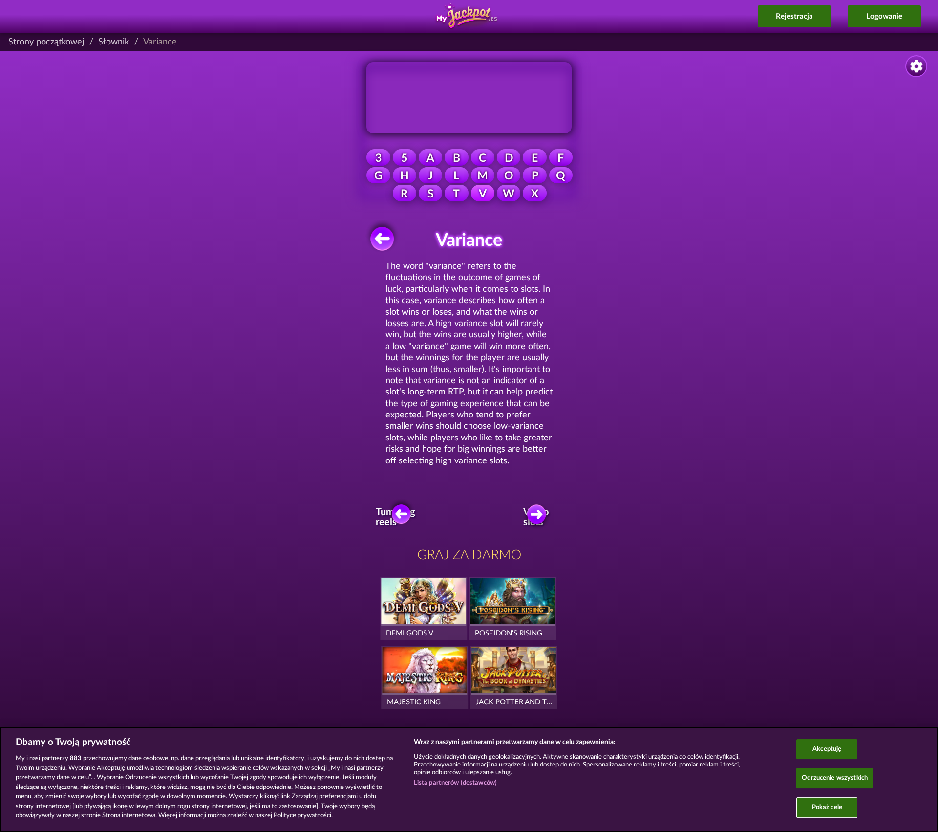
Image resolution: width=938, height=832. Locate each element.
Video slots (536, 517)
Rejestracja (794, 16)
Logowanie (884, 16)
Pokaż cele (827, 807)
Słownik (113, 42)
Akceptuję (826, 749)
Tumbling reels (398, 517)
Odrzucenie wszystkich (835, 778)
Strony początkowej (46, 42)
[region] (469, 779)
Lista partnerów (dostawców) (455, 783)
